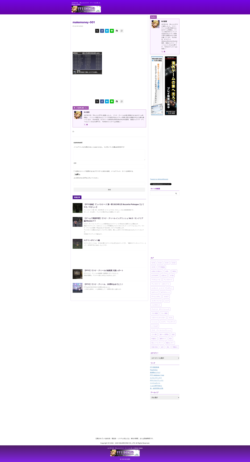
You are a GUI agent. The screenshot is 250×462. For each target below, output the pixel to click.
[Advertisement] (109, 42)
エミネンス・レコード (157, 288)
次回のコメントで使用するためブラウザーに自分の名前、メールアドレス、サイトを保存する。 (104, 171)
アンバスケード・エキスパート (160, 284)
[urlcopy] (122, 31)
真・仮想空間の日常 (156, 388)
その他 (172, 275)
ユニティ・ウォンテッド (168, 322)
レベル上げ (154, 326)
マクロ (170, 317)
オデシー (169, 288)
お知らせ (164, 275)
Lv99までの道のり (156, 271)
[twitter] (97, 31)
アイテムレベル (155, 279)
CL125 (167, 263)
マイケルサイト (155, 383)
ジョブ (167, 300)
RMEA (174, 271)
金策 (162, 347)
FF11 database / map (157, 375)
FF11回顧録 (161, 267)
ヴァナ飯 (154, 334)
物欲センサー (170, 343)
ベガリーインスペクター (158, 317)
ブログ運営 (154, 313)
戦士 (170, 338)
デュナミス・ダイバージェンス (160, 309)
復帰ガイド (163, 338)
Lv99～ (167, 271)
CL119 (153, 263)
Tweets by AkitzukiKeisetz (159, 179)
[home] (87, 124)
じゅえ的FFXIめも (156, 386)
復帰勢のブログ (155, 372)
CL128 (173, 263)
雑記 (168, 347)
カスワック (154, 292)
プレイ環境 (164, 313)
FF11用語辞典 (154, 367)
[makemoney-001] (107, 31)
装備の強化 (154, 347)
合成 (173, 334)
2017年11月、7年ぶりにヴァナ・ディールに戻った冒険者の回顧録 (125, 448)
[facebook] (102, 31)
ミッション (154, 322)
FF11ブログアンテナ (156, 380)
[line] (112, 31)
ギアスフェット (165, 292)
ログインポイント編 (92, 240)
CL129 (153, 267)
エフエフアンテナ (156, 378)
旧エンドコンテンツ (157, 343)
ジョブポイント (155, 305)
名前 (75, 163)
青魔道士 (175, 347)
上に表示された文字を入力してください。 (87, 178)
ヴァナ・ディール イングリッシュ (161, 330)
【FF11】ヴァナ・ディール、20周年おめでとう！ (103, 284)
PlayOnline (154, 370)
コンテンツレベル (156, 300)
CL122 (160, 263)
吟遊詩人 (154, 338)
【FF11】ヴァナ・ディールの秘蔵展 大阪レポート (103, 270)
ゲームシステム (155, 296)
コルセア (166, 296)
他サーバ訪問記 (164, 334)
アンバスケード (168, 279)
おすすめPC (154, 275)
